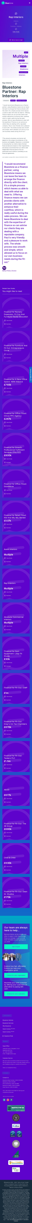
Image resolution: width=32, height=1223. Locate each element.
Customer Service (8, 1058)
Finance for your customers (16, 994)
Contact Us (6, 1077)
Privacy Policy (21, 1184)
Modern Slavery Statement (20, 1185)
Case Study (16, 31)
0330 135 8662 (15, 1083)
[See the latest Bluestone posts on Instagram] (7, 1099)
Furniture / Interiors (15, 26)
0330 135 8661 (11, 1082)
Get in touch (16, 946)
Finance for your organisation (16, 975)
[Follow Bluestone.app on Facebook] (11, 1099)
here (13, 1218)
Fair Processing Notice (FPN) (16, 1219)
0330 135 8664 (13, 1087)
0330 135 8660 (19, 1080)
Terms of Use (20, 1182)
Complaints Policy (11, 1067)
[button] (29, 3)
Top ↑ (4, 1219)
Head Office (6, 1046)
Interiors (16, 21)
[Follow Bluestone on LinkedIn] (4, 1099)
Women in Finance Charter (16, 1187)
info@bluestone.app (11, 1053)
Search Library (9, 1029)
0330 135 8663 (16, 1085)
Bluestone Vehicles (8, 1020)
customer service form (20, 1064)
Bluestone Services (8, 1023)
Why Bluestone (7, 1026)
